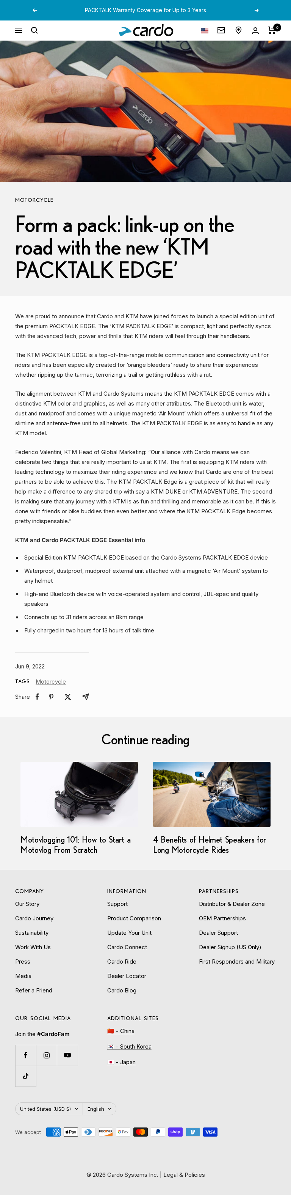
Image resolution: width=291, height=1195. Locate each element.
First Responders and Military (237, 961)
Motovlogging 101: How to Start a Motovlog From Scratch (75, 844)
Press (22, 961)
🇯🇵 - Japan (121, 1062)
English (96, 1109)
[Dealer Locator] (238, 30)
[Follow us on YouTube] (67, 1055)
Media (23, 976)
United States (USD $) (45, 1109)
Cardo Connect (127, 947)
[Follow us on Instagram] (46, 1055)
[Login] (255, 30)
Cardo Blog (121, 990)
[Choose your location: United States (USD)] (204, 30)
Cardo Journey (34, 918)
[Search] (34, 30)
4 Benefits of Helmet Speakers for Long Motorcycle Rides (209, 844)
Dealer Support (218, 932)
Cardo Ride (121, 961)
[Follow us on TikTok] (25, 1076)
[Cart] (272, 30)
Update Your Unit (129, 932)
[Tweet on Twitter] (67, 696)
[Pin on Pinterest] (51, 697)
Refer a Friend (33, 990)
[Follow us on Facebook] (25, 1055)
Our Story (27, 903)
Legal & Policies (184, 1174)
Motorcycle (34, 200)
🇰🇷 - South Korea (129, 1046)
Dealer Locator (126, 976)
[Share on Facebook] (37, 696)
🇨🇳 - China (121, 1031)
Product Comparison (134, 918)
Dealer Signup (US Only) (230, 947)
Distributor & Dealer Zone (232, 903)
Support (117, 903)
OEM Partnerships (222, 918)
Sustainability (31, 932)
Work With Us (33, 947)
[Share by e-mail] (85, 696)
